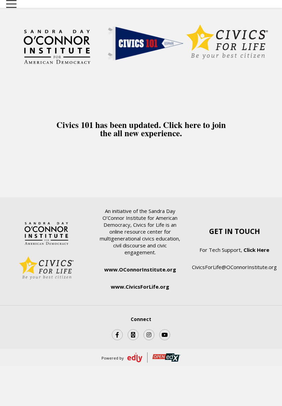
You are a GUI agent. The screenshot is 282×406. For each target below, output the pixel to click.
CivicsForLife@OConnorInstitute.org (234, 267)
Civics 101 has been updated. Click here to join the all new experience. (141, 129)
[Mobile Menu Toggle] (11, 4)
